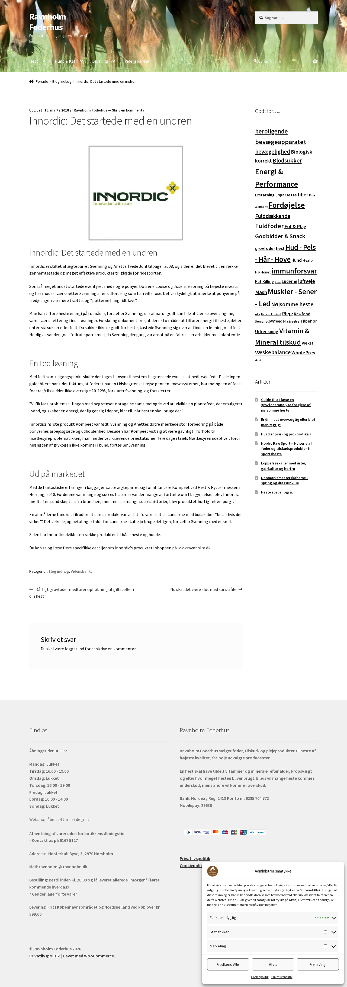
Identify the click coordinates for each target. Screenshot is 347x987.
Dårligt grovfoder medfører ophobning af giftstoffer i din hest (81, 592)
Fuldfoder (269, 226)
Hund (296, 260)
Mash (261, 292)
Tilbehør (308, 321)
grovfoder (265, 248)
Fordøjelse (287, 205)
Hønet (266, 272)
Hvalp (308, 260)
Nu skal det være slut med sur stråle (203, 589)
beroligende (271, 131)
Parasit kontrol (271, 314)
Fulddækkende (272, 215)
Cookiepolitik (260, 977)
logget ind (74, 648)
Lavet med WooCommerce (88, 956)
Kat (258, 281)
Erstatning (265, 195)
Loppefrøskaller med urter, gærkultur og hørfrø (283, 466)
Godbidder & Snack (280, 236)
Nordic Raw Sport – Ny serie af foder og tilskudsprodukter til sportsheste (286, 449)
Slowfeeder (275, 321)
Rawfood (302, 313)
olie (257, 314)
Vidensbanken (137, 61)
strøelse (293, 321)
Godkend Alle (228, 964)
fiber (303, 194)
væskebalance (273, 352)
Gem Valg (318, 964)
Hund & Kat (65, 61)
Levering (100, 61)
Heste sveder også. (277, 492)
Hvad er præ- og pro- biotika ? (286, 434)
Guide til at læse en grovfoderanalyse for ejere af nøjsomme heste (286, 405)
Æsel (258, 360)
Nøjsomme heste (292, 304)
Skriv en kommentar (129, 110)
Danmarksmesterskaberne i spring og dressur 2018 (284, 480)
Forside (42, 81)
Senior (260, 321)
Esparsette (286, 195)
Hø (257, 272)
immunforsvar (294, 271)
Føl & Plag (295, 226)
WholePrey (303, 352)
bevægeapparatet (280, 142)
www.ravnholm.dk (194, 547)
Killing (268, 281)
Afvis (273, 964)
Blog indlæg (62, 81)
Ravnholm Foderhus (47, 22)
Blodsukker (287, 160)
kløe (278, 282)
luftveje (306, 281)
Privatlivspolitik (282, 977)
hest (280, 248)
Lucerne (289, 281)
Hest (33, 61)
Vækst (307, 343)
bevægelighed (272, 151)
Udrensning (266, 332)
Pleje (287, 313)
